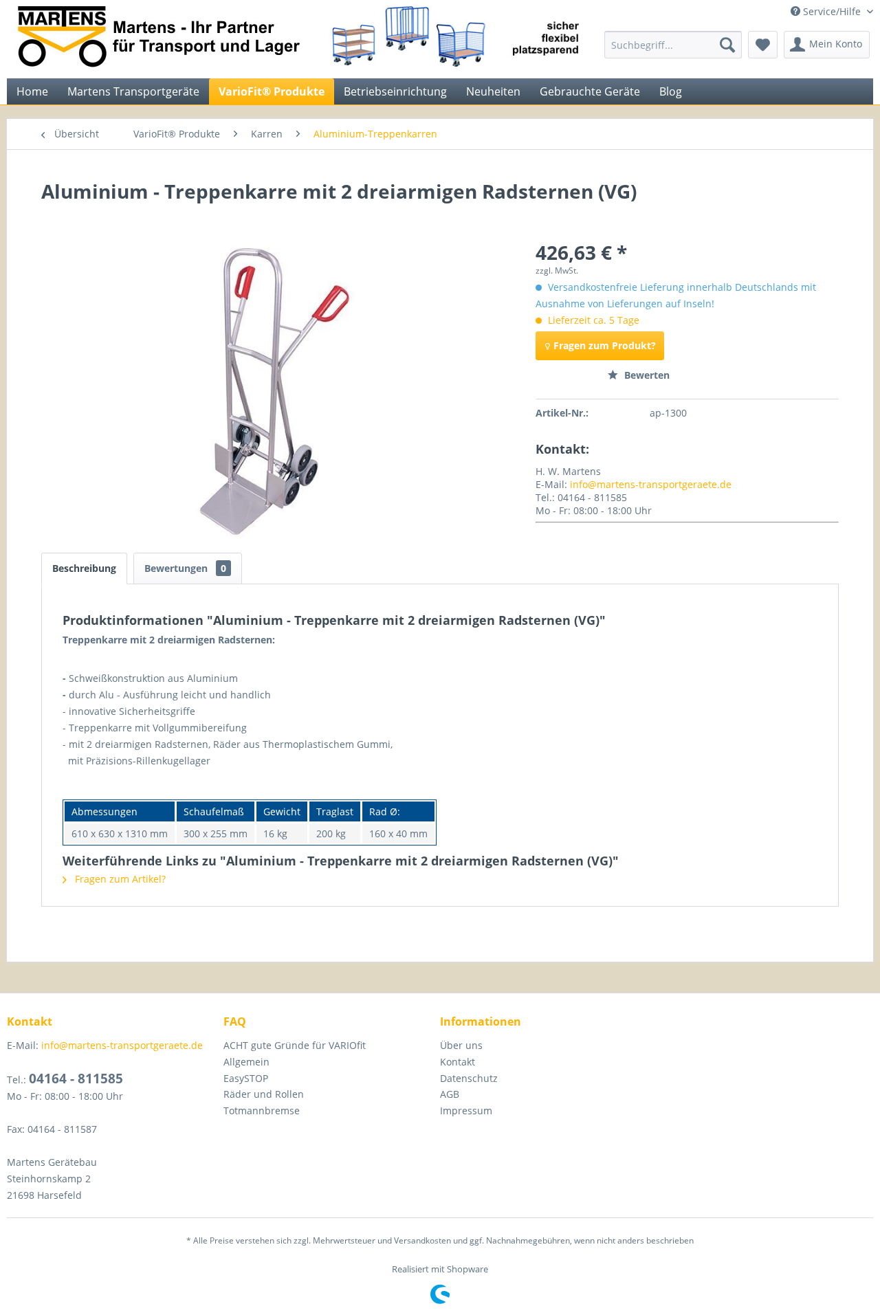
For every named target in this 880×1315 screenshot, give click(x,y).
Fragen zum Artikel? (119, 878)
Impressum (466, 1110)
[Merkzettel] (763, 44)
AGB (449, 1094)
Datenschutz (469, 1078)
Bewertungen (185, 568)
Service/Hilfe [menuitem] (832, 11)
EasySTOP (245, 1078)
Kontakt (457, 1061)
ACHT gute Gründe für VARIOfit (294, 1045)
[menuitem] (673, 44)
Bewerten (646, 375)
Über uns (461, 1045)
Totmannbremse (261, 1110)
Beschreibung (84, 568)
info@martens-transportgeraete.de (651, 484)
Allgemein (246, 1061)
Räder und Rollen (263, 1094)
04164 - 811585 (76, 1078)
